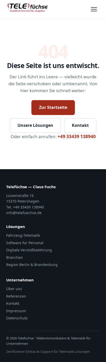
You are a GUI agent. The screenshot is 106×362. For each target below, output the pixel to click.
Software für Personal (24, 242)
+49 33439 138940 (77, 136)
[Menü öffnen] (94, 9)
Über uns (14, 288)
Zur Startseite (53, 107)
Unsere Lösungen (35, 125)
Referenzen (16, 296)
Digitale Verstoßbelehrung (29, 249)
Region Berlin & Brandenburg (32, 264)
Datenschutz (17, 318)
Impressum (16, 310)
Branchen (14, 257)
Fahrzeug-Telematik (23, 235)
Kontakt (80, 125)
